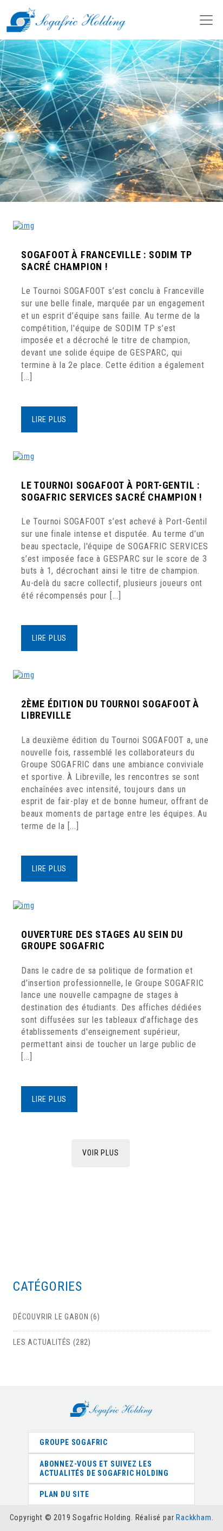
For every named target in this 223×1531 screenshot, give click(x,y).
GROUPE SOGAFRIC (74, 1442)
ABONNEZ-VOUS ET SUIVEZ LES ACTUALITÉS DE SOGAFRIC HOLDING (104, 1468)
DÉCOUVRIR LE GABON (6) (56, 1316)
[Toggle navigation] (206, 20)
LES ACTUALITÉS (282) (52, 1342)
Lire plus (49, 419)
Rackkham (193, 1517)
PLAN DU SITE (64, 1494)
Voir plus (100, 1152)
